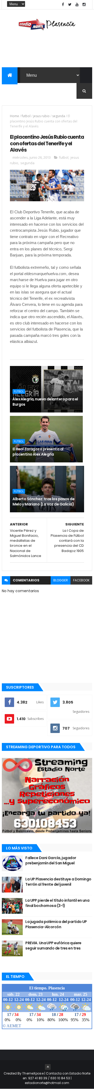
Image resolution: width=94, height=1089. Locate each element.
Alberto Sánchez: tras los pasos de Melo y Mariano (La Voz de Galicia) (43, 501)
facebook (81, 580)
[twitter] (70, 4)
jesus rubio (41, 116)
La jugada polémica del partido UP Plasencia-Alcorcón (56, 924)
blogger (60, 580)
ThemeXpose (33, 1073)
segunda (58, 116)
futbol (26, 116)
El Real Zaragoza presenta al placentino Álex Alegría (38, 451)
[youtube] (77, 4)
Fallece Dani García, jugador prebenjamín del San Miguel (50, 860)
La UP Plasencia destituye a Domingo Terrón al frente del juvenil (58, 881)
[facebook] (63, 4)
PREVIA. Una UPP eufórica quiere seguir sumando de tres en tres (53, 945)
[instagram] (84, 4)
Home (14, 116)
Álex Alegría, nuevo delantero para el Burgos (45, 401)
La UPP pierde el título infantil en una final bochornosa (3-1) (57, 903)
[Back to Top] (48, 1067)
